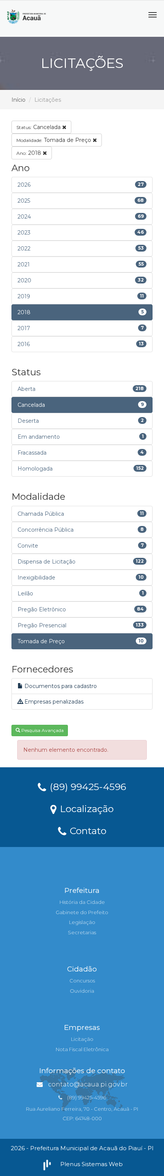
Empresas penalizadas (53, 701)
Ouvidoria (82, 991)
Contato (86, 830)
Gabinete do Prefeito (82, 912)
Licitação (82, 1039)
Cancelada (39, 127)
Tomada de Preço (54, 140)
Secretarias (82, 932)
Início (18, 99)
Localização (85, 808)
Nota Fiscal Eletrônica (82, 1049)
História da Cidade (82, 902)
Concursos (82, 981)
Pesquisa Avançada (42, 730)
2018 (29, 153)
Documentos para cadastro (60, 686)
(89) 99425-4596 (86, 786)
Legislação (82, 922)
